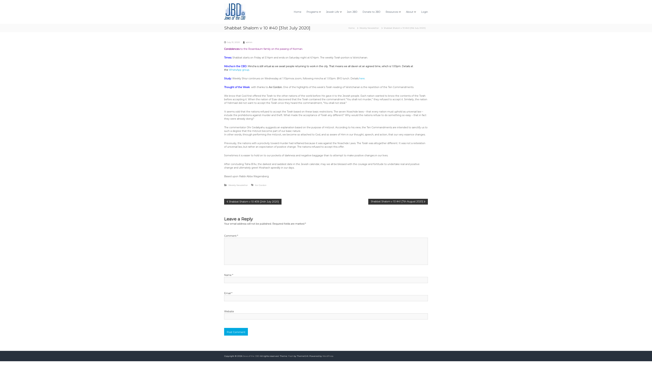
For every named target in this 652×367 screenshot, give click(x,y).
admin (249, 42)
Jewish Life (332, 11)
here (362, 78)
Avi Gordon (260, 185)
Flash (290, 356)
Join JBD (352, 11)
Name (228, 275)
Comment (231, 235)
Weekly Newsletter (369, 28)
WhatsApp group (239, 69)
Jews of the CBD (251, 356)
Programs (312, 11)
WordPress (327, 356)
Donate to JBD (372, 11)
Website (229, 311)
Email (228, 293)
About (409, 11)
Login (424, 11)
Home (297, 11)
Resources (392, 11)
